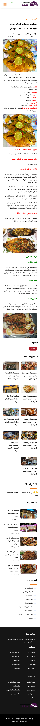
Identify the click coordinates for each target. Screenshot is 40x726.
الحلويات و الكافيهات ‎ (27, 592)
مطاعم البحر (29, 595)
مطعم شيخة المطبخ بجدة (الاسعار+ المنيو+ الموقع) (12, 376)
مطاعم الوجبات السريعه (26, 607)
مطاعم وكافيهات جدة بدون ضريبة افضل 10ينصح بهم (29, 376)
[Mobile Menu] (5, 4)
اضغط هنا (30, 111)
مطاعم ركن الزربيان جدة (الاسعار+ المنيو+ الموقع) (11, 399)
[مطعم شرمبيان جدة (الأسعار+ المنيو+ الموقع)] (28, 514)
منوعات (31, 618)
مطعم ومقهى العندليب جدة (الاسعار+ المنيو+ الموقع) (13, 446)
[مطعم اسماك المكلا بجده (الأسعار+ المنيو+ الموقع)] (20, 55)
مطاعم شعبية (29, 610)
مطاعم (33, 348)
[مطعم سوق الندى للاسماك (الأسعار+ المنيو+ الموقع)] (28, 569)
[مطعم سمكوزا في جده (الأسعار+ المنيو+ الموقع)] (28, 541)
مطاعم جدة (16, 660)
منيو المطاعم (32, 652)
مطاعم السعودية (15, 652)
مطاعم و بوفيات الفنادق (26, 614)
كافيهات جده (32, 668)
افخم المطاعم (29, 588)
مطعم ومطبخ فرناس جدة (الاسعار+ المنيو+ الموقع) (29, 399)
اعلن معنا (15, 721)
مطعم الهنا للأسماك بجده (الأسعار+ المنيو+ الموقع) (12, 555)
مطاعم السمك (29, 603)
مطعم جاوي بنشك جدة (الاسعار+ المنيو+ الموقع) (29, 422)
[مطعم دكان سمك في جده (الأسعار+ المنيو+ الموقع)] (28, 527)
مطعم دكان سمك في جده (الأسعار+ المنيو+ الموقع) (11, 527)
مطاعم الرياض (31, 656)
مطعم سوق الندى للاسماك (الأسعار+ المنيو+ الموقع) (13, 568)
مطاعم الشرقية (16, 656)
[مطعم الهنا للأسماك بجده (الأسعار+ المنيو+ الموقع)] (28, 555)
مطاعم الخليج (16, 664)
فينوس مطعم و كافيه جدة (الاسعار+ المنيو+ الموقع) (11, 422)
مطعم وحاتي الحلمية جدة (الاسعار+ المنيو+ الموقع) (29, 445)
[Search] (12, 4)
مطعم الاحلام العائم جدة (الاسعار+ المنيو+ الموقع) (29, 471)
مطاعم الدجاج (29, 599)
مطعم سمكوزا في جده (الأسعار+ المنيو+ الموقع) (12, 541)
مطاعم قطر (16, 668)
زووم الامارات (32, 664)
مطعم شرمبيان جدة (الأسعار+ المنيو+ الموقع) (13, 513)
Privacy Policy (23, 721)
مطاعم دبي (32, 660)
